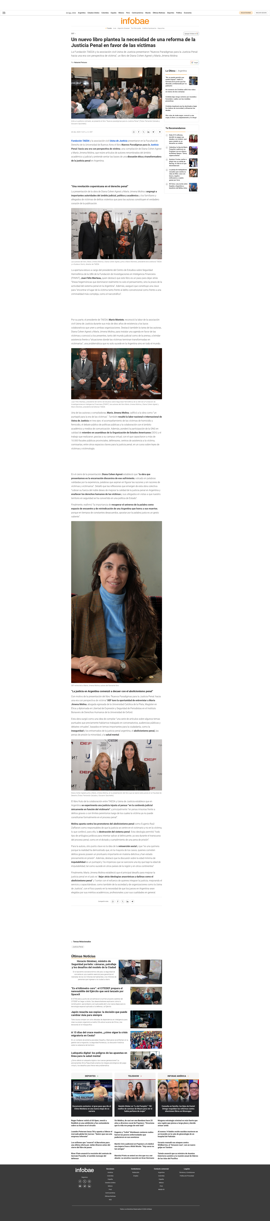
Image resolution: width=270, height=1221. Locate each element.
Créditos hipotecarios (149, 28)
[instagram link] (89, 1181)
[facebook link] (80, 1181)
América (110, 1172)
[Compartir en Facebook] (139, 132)
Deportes (170, 13)
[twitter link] (84, 1181)
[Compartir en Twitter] (144, 132)
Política (179, 13)
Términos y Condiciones (187, 1172)
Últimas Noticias (159, 13)
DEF (72, 34)
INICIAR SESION (261, 13)
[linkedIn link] (89, 1186)
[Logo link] (135, 20)
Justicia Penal (78, 947)
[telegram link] (84, 1186)
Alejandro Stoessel (123, 28)
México (121, 13)
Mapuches (161, 28)
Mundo (148, 13)
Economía (187, 13)
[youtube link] (80, 1186)
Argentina (82, 13)
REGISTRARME (246, 13)
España (113, 13)
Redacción (135, 1172)
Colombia (105, 13)
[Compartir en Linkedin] (148, 132)
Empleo (135, 1176)
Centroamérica (137, 13)
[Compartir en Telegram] (153, 132)
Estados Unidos (93, 13)
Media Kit (161, 1189)
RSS (110, 1199)
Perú (128, 13)
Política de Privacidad (187, 1176)
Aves (114, 28)
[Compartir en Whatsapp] (134, 132)
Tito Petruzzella (136, 28)
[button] (4, 13)
